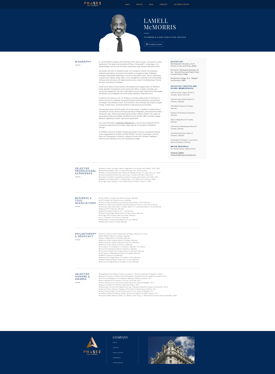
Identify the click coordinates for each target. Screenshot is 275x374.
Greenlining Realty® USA (125, 123)
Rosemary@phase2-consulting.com (183, 155)
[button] (152, 5)
